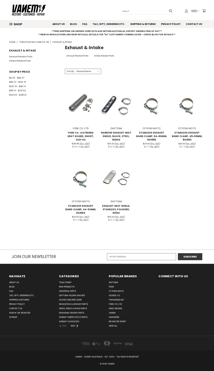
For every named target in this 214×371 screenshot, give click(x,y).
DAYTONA (113, 282)
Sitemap (13, 317)
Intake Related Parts (20, 60)
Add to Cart (81, 109)
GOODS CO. (114, 295)
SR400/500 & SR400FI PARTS (73, 304)
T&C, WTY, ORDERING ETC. (109, 24)
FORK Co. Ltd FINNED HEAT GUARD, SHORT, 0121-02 (81, 136)
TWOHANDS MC (116, 299)
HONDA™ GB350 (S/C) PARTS (73, 317)
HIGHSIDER (114, 317)
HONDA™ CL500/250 (69, 321)
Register (25, 312)
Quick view (80, 96)
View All (113, 325)
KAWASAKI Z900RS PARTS (71, 312)
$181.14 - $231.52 (17, 90)
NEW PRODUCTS (67, 286)
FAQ (84, 24)
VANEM (112, 312)
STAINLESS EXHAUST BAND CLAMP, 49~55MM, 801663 (187, 136)
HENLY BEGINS (115, 308)
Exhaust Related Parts (20, 56)
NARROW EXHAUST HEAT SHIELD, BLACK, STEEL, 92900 (116, 136)
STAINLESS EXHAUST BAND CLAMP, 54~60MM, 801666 (151, 136)
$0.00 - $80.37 (16, 77)
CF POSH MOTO (116, 291)
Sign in (13, 312)
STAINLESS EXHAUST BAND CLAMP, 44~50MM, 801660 (80, 209)
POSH (111, 286)
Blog (73, 24)
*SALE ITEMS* (65, 282)
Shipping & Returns (143, 24)
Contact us (194, 24)
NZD (194, 11)
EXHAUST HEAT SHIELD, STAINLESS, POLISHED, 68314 (116, 209)
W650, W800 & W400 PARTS (73, 308)
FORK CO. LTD (115, 304)
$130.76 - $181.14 (17, 86)
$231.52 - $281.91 (17, 94)
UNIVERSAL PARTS (67, 291)
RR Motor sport (117, 321)
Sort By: (71, 71)
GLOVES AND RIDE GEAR (70, 299)
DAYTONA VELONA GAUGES (72, 295)
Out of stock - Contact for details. (81, 182)
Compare (80, 102)
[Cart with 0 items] (204, 11)
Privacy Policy (171, 24)
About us (58, 24)
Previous (205, 360)
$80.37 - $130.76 (17, 82)
